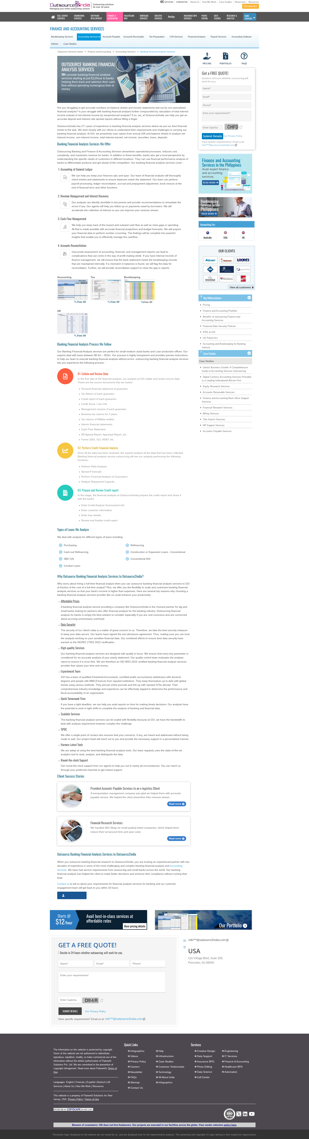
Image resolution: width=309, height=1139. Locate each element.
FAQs (133, 1077)
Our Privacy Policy (232, 136)
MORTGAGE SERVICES (144, 17)
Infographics (165, 1082)
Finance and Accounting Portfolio (220, 310)
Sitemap (135, 1082)
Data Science (204, 1071)
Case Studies (225, 1)
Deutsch (101, 1082)
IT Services (230, 1056)
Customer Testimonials (171, 1066)
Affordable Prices (70, 601)
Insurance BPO (205, 1061)
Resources (254, 1)
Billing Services (211, 413)
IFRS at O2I (209, 332)
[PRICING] (206, 56)
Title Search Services (214, 419)
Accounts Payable (111, 37)
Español (91, 1082)
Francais (80, 1082)
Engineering (231, 1051)
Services (168, 1)
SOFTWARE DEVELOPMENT (96, 17)
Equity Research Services (216, 386)
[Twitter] (238, 1117)
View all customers (240, 287)
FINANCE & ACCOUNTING (112, 17)
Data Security (68, 624)
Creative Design (206, 1051)
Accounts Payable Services (217, 431)
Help (161, 1051)
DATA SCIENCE (217, 17)
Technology (164, 1072)
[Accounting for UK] (243, 234)
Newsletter (136, 1072)
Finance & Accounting (236, 1061)
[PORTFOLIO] (225, 56)
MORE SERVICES (248, 17)
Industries (181, 1)
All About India (166, 1077)
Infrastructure (166, 1056)
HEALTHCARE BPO (129, 17)
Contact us (63, 883)
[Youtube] (252, 1115)
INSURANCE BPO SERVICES (190, 17)
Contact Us (136, 1087)
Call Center (203, 1077)
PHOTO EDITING (205, 17)
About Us (194, 1)
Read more (175, 804)
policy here (230, 1125)
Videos (134, 1056)
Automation (230, 1071)
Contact (251, 6)
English (70, 1082)
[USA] (225, 234)
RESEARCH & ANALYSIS (232, 17)
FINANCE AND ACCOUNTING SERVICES (77, 28)
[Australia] (208, 234)
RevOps (171, 16)
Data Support (204, 1056)
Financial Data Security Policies (219, 326)
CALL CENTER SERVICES (62, 17)
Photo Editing (204, 1066)
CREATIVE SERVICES (158, 17)
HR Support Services (214, 425)
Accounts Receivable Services (219, 392)
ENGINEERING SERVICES (79, 17)
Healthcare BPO (233, 1066)
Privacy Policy (75, 1099)
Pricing (206, 305)
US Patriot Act (210, 338)
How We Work (209, 1)
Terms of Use (92, 1099)
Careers (134, 1066)
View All (81, 302)
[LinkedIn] (245, 1115)
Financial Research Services (217, 407)
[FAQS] (244, 56)
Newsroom (240, 1)
